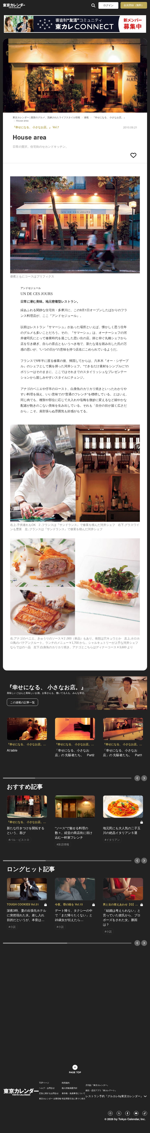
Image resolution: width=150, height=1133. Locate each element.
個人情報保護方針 (69, 1088)
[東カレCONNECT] (75, 24)
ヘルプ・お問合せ (47, 1088)
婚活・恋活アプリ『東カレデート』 (101, 1090)
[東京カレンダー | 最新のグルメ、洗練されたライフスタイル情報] (14, 5)
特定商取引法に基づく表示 (73, 1098)
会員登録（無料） (134, 5)
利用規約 (66, 1083)
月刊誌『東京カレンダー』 (97, 1085)
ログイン (108, 5)
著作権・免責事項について (73, 1093)
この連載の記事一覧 (22, 702)
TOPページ (44, 1083)
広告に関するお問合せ (49, 1093)
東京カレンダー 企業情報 (50, 1098)
